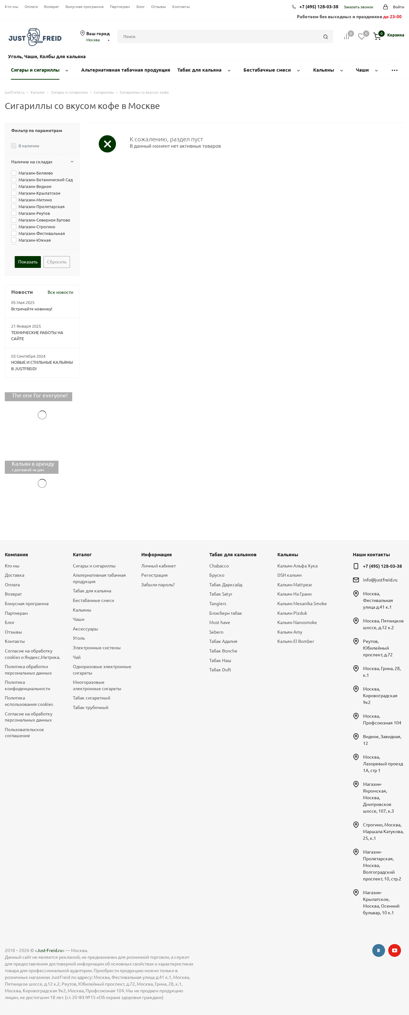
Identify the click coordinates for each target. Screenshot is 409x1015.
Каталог (82, 554)
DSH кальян (289, 575)
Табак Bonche (223, 650)
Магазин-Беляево (36, 173)
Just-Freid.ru (49, 950)
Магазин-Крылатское (39, 193)
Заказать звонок (358, 7)
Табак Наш (220, 660)
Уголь (79, 638)
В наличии (29, 146)
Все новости (60, 292)
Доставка (14, 575)
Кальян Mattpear (294, 584)
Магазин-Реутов (34, 213)
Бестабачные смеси (93, 600)
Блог (140, 6)
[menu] (394, 70)
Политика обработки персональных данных (28, 669)
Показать (27, 261)
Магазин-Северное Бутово (44, 220)
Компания (16, 554)
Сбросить (56, 261)
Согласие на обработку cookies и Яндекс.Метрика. (32, 654)
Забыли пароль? (158, 584)
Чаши (78, 619)
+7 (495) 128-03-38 (318, 6)
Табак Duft (220, 669)
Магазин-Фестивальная (42, 233)
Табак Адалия (223, 641)
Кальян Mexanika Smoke (302, 603)
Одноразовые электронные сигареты (102, 669)
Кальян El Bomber (295, 641)
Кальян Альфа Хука (297, 565)
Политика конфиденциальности (27, 685)
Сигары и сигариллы (94, 565)
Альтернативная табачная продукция (99, 578)
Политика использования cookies (29, 701)
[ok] (378, 950)
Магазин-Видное (35, 186)
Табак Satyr (220, 594)
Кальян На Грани (294, 594)
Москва (93, 40)
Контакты (181, 6)
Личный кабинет (158, 565)
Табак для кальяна (92, 590)
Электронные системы (97, 647)
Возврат (51, 6)
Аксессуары (85, 628)
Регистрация (154, 575)
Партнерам (120, 6)
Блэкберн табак (225, 613)
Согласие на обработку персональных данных (28, 717)
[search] (325, 36)
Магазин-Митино (35, 200)
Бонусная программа (85, 6)
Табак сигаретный (91, 697)
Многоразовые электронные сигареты (97, 685)
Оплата (31, 6)
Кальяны (82, 610)
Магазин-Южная (35, 240)
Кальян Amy (289, 632)
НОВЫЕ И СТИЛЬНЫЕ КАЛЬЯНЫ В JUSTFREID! (42, 365)
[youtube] (394, 950)
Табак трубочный (90, 707)
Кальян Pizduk (292, 613)
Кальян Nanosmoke (297, 622)
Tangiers (217, 603)
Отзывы (158, 6)
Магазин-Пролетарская (42, 206)
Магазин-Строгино (37, 226)
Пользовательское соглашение (24, 732)
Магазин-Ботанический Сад (46, 179)
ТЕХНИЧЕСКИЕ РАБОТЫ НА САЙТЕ (37, 335)
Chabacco (219, 565)
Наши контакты (371, 554)
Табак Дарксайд (225, 584)
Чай (77, 657)
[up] (379, 990)
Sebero (216, 632)
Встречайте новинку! (31, 309)
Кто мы (11, 6)
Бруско (216, 575)
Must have (219, 622)
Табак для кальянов (233, 554)
